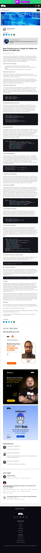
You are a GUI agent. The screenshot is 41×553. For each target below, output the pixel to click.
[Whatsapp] (11, 35)
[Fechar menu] (36, 6)
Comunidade (20, 528)
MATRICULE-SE (25, 2)
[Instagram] (26, 517)
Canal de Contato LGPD (20, 542)
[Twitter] (9, 35)
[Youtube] (20, 517)
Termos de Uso (20, 538)
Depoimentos (20, 532)
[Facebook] (6, 35)
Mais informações (19, 508)
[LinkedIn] (4, 35)
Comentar (15, 328)
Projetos (20, 526)
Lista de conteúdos (5, 10)
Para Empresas (20, 530)
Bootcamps (20, 524)
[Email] (14, 35)
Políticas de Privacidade (20, 540)
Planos (20, 522)
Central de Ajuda (20, 536)
